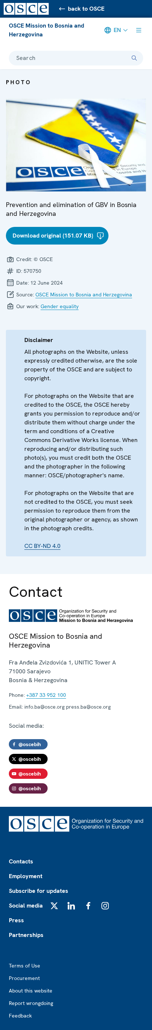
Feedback (20, 1015)
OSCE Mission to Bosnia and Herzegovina (46, 30)
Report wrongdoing (31, 1003)
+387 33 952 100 (46, 695)
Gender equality (60, 306)
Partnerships (26, 935)
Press (16, 920)
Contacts (21, 861)
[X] (54, 905)
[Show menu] (138, 30)
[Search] (134, 58)
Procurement (24, 978)
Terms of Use (24, 965)
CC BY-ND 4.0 (42, 546)
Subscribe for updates (38, 891)
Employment (25, 876)
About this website (30, 990)
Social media (26, 905)
